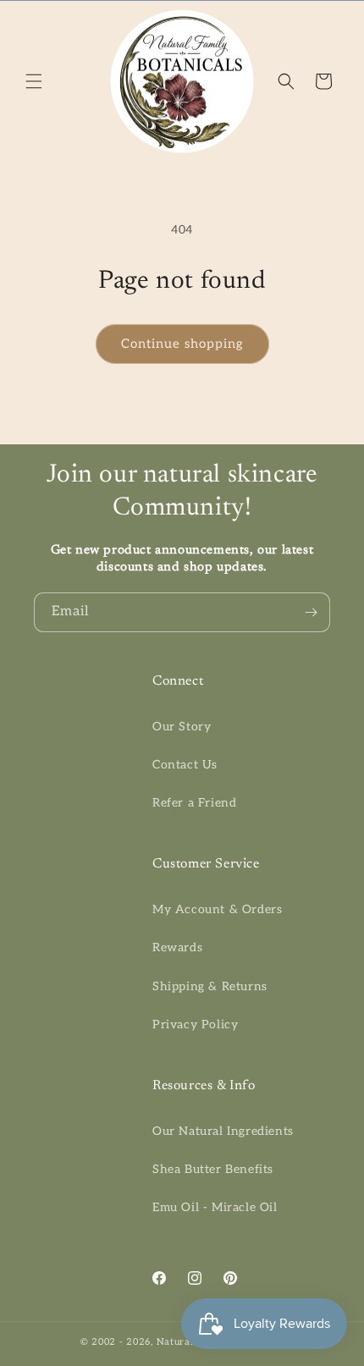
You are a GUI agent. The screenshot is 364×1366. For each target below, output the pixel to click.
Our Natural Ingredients (223, 1131)
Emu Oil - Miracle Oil (215, 1207)
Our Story (181, 726)
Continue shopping (182, 343)
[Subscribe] (310, 612)
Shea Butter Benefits (212, 1169)
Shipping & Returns (209, 986)
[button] (33, 81)
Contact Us (185, 764)
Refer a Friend (194, 803)
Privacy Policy (195, 1024)
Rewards (177, 947)
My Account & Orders (217, 909)
